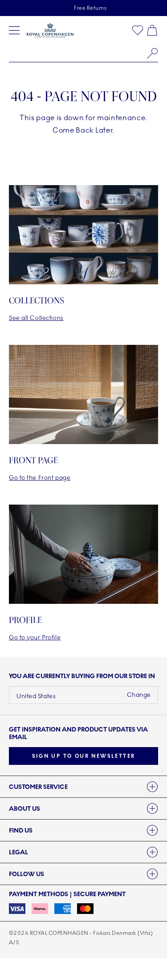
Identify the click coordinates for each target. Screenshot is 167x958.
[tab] (83, 786)
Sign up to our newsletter (83, 756)
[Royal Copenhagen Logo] (50, 30)
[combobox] (83, 53)
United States (36, 696)
